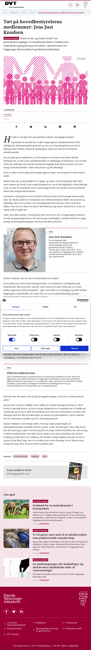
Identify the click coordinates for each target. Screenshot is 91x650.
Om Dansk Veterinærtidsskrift (16, 623)
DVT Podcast (13, 634)
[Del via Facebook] (16, 127)
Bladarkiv (14, 12)
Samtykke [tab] (16, 307)
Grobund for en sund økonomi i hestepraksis (53, 507)
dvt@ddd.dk (73, 645)
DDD (44, 456)
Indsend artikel (14, 628)
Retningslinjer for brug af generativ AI (47, 629)
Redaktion (41, 622)
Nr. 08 (32, 12)
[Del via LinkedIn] (45, 127)
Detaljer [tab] (46, 307)
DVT (5, 12)
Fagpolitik (35, 456)
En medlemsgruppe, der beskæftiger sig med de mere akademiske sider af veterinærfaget (58, 567)
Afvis (17, 348)
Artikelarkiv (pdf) (73, 628)
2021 (24, 12)
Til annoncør (71, 622)
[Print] (74, 127)
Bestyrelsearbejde (11, 38)
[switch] (34, 339)
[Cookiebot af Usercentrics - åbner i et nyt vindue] (78, 300)
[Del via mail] (60, 127)
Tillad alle (74, 348)
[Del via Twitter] (31, 127)
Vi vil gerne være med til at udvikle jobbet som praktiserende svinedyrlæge (60, 536)
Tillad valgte (45, 348)
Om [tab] (75, 307)
